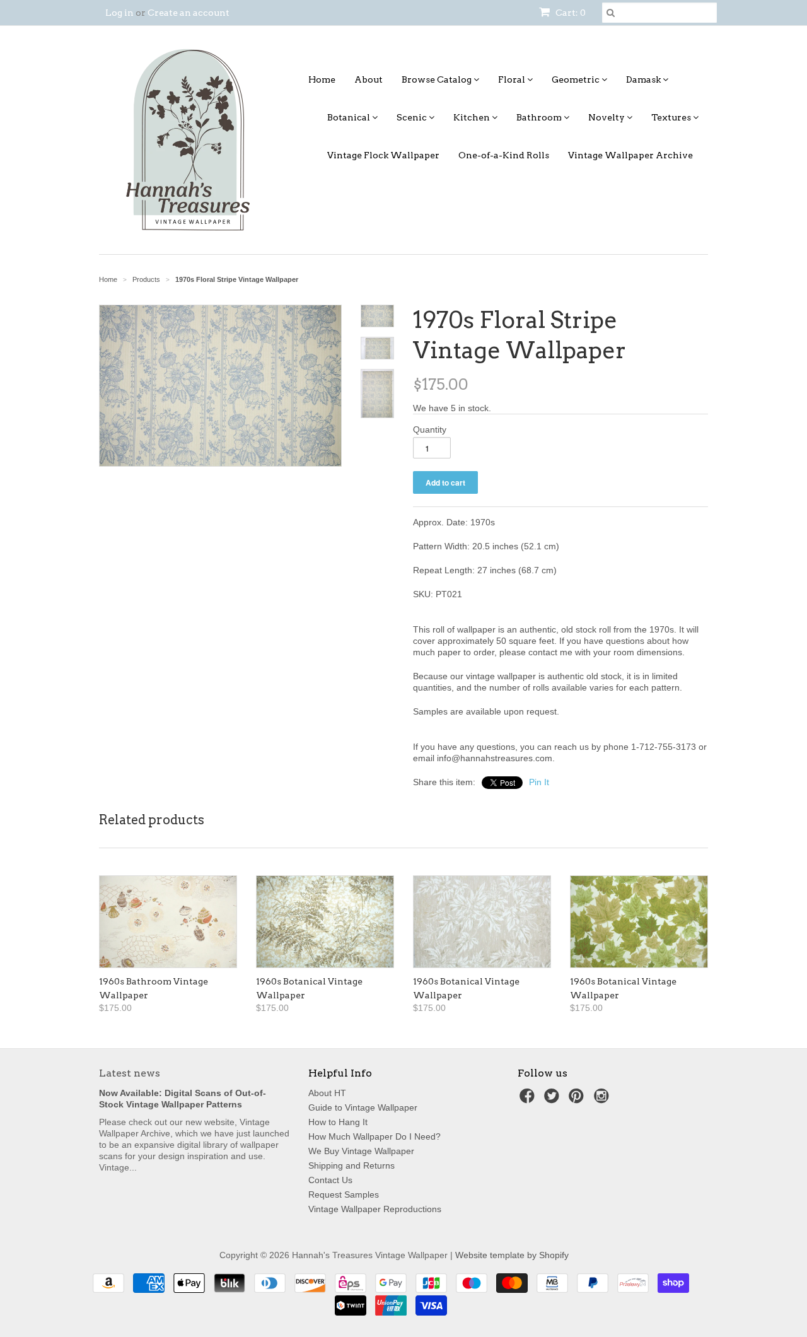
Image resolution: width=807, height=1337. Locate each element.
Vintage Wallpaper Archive (630, 155)
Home (321, 79)
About (368, 79)
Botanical (349, 117)
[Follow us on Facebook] (529, 1100)
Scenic (413, 117)
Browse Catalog (437, 79)
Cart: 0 (570, 13)
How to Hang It (338, 1122)
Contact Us (330, 1180)
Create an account (188, 13)
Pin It (539, 782)
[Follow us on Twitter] (553, 1100)
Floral (512, 79)
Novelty (607, 117)
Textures (672, 117)
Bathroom (540, 117)
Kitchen (472, 117)
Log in (119, 13)
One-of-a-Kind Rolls (503, 155)
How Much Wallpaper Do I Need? (374, 1136)
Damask (644, 79)
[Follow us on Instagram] (603, 1100)
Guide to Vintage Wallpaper (362, 1107)
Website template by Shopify (512, 1255)
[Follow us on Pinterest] (578, 1100)
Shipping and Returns (351, 1165)
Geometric (576, 79)
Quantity (429, 429)
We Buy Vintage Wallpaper (361, 1151)
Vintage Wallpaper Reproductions (374, 1209)
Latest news (129, 1073)
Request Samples (343, 1194)
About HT (327, 1093)
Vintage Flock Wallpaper (383, 155)
